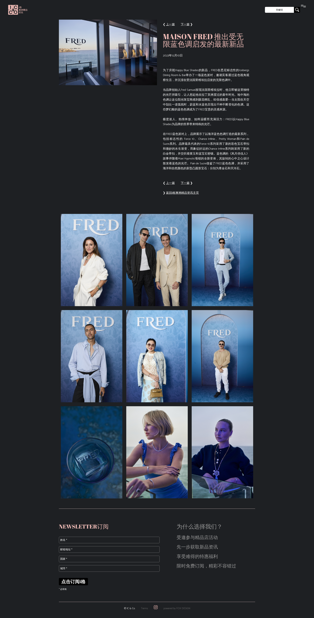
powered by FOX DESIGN (177, 608)
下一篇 (185, 24)
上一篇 (170, 24)
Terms (144, 608)
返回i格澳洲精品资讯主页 (182, 193)
